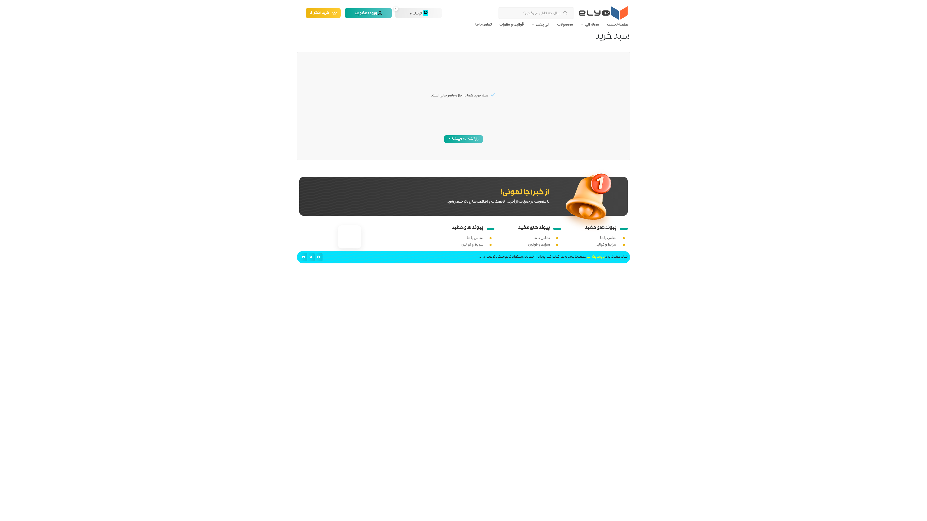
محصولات (565, 24)
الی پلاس (542, 24)
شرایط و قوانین (606, 244)
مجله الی (592, 24)
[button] (319, 257)
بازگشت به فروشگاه (463, 139)
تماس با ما (483, 24)
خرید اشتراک (319, 13)
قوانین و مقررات (511, 24)
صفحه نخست (617, 24)
